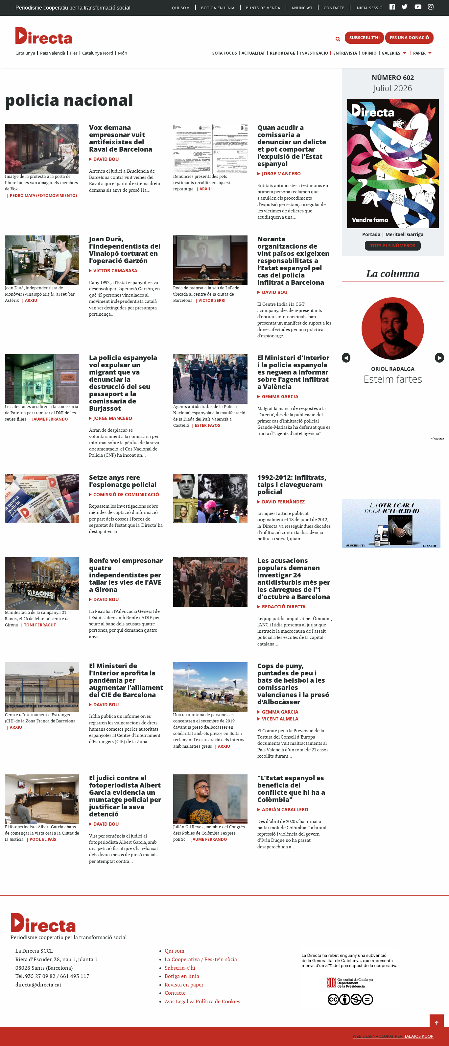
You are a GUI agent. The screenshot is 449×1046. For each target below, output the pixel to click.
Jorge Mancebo (281, 173)
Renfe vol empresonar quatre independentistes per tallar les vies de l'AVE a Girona (126, 575)
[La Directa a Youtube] (418, 7)
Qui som (174, 951)
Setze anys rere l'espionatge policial (122, 481)
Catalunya (25, 53)
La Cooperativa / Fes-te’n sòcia (201, 960)
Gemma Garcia (280, 396)
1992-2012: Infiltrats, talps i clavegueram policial (291, 484)
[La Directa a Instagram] (431, 7)
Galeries (391, 53)
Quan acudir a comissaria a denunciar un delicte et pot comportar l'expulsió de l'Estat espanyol (291, 145)
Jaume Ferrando (50, 419)
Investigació (314, 53)
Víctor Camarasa (115, 270)
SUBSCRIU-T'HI (364, 37)
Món (122, 53)
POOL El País (43, 839)
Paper (419, 53)
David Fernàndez (283, 502)
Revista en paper (184, 985)
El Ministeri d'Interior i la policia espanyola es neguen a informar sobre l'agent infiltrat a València (293, 372)
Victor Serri (212, 300)
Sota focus (224, 53)
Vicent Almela (280, 719)
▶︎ (441, 358)
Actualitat (253, 53)
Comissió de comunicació (126, 494)
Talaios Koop (393, 1036)
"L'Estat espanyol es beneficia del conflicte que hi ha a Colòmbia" (291, 788)
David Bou (106, 159)
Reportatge (282, 53)
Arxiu (206, 188)
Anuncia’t (302, 7)
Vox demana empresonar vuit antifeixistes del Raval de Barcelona (120, 138)
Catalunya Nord (97, 53)
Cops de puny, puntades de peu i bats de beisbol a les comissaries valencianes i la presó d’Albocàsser (293, 683)
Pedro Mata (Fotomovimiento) (43, 195)
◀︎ (347, 358)
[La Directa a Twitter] (404, 7)
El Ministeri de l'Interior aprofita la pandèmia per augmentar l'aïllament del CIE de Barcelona (126, 680)
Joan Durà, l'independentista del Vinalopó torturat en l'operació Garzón (124, 249)
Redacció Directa (284, 606)
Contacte (334, 7)
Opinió (369, 53)
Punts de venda (263, 7)
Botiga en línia (218, 7)
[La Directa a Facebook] (392, 7)
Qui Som (181, 8)
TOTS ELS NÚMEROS (392, 245)
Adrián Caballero (285, 809)
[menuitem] (25, 53)
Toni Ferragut (40, 624)
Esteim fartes (393, 379)
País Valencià (52, 53)
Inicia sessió (369, 7)
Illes (73, 53)
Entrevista (345, 53)
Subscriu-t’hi (180, 968)
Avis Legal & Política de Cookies (202, 1002)
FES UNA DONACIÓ (409, 37)
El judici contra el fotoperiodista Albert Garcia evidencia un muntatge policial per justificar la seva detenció (125, 795)
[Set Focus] (338, 39)
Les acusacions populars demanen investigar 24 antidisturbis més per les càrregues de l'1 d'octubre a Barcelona (293, 578)
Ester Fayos (207, 425)
